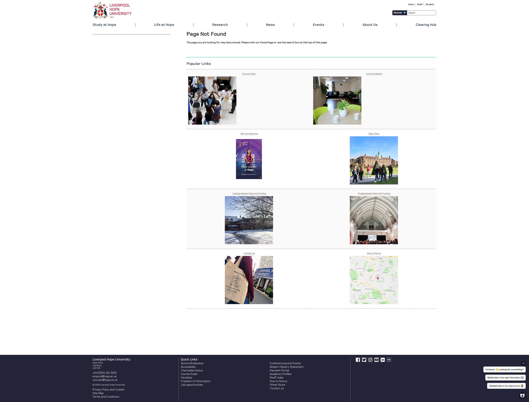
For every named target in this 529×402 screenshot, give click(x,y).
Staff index (277, 377)
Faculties (186, 377)
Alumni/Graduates (192, 363)
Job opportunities (192, 384)
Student (430, 4)
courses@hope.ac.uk (105, 380)
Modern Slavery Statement (286, 367)
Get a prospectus (249, 134)
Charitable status (192, 370)
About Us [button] (370, 25)
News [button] (270, 25)
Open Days (374, 134)
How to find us (374, 253)
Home (411, 4)
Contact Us (249, 253)
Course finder (249, 74)
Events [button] (318, 25)
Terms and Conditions (106, 396)
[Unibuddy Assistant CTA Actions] (504, 375)
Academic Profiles (281, 374)
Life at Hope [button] (164, 25)
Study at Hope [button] (104, 25)
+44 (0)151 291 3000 (105, 372)
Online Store (277, 384)
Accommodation (374, 74)
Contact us (277, 388)
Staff (420, 4)
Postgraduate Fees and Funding (373, 193)
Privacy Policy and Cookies (108, 389)
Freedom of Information (195, 381)
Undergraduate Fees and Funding (249, 193)
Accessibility (188, 367)
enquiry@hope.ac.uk (105, 376)
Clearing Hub (426, 25)
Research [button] (220, 25)
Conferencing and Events (285, 363)
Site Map (98, 393)
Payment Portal (279, 370)
